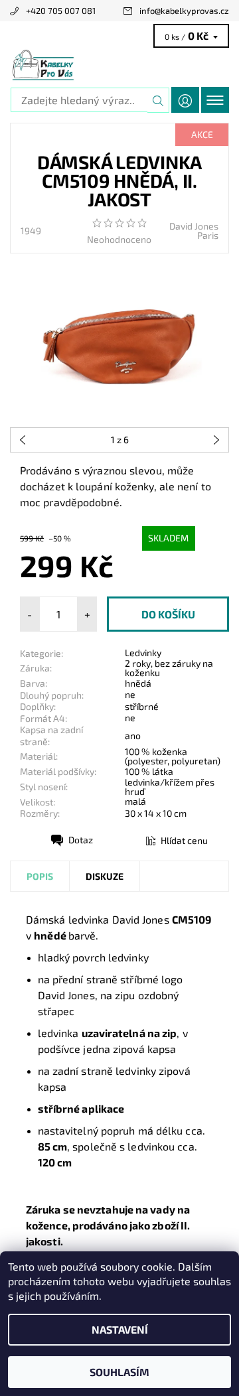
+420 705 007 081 (61, 10)
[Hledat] (158, 100)
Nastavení (120, 1329)
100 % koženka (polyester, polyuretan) (172, 756)
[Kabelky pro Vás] (119, 65)
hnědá (138, 683)
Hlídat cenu (184, 840)
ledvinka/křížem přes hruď (169, 786)
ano (133, 735)
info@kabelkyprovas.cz (184, 10)
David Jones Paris (193, 230)
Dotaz (80, 839)
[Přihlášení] (185, 100)
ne (130, 694)
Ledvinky (143, 652)
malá (135, 801)
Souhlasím (119, 1371)
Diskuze (104, 876)
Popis (40, 876)
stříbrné (142, 706)
